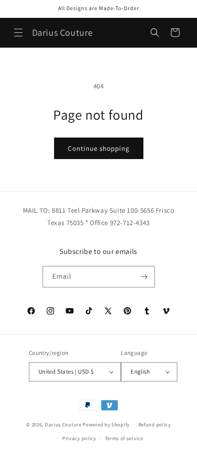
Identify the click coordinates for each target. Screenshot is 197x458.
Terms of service (124, 438)
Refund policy (154, 424)
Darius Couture (63, 424)
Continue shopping (99, 148)
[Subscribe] (144, 276)
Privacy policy (79, 438)
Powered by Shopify (106, 424)
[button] (18, 32)
